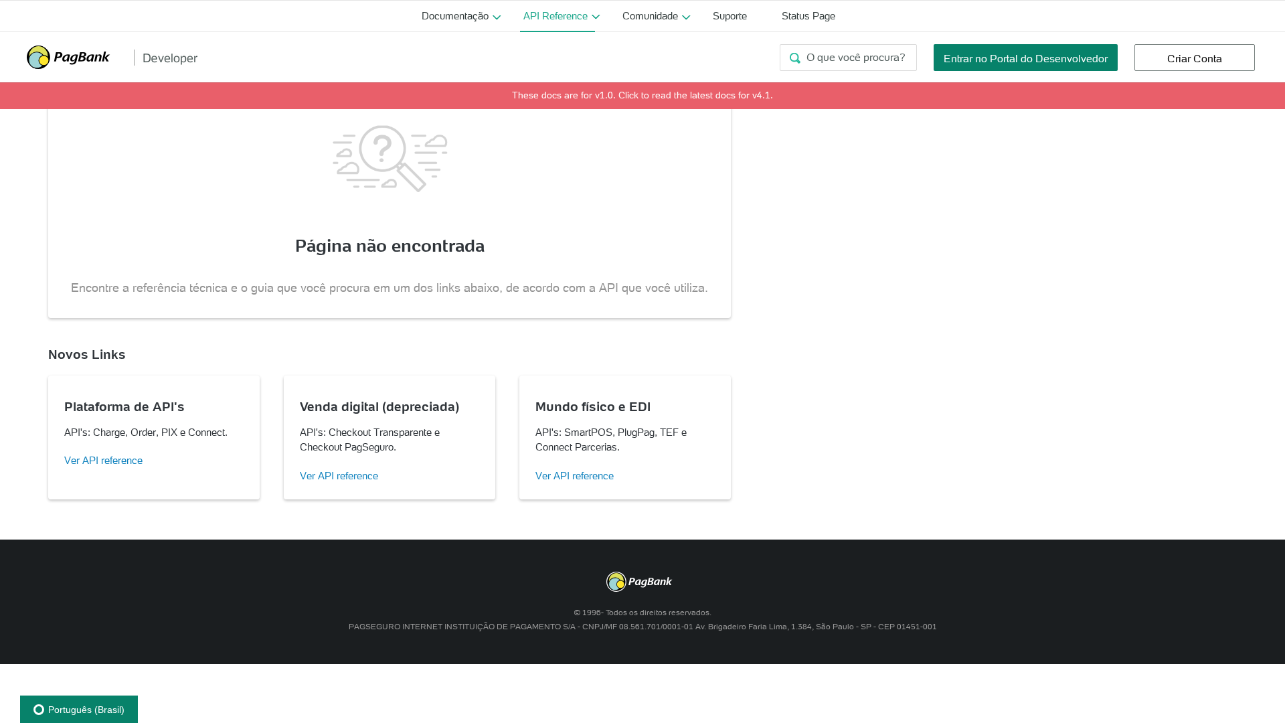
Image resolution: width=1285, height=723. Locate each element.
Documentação (455, 15)
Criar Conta (1194, 58)
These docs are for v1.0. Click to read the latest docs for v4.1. (642, 95)
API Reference (555, 15)
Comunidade (650, 15)
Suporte (730, 15)
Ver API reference (103, 460)
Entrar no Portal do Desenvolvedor (1026, 58)
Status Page (808, 15)
